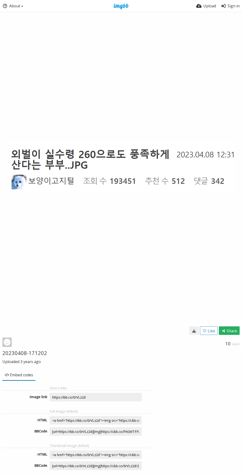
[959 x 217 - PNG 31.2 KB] (194, 330)
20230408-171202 (24, 352)
